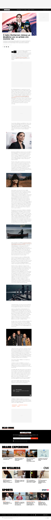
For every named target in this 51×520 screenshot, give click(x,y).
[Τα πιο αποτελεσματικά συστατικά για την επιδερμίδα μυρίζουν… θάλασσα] (43, 474)
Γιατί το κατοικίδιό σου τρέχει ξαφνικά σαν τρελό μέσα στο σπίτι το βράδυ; (31, 481)
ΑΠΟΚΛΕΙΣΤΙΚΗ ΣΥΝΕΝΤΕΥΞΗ (7, 33)
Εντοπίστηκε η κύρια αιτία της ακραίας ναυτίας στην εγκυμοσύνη (19, 481)
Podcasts (32, 9)
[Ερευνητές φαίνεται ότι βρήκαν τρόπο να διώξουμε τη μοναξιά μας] (8, 474)
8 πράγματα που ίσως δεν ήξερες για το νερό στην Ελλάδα (43, 459)
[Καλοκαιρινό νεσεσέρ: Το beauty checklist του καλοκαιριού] (20, 453)
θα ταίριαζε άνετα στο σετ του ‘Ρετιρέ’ (21, 57)
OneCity (25, 9)
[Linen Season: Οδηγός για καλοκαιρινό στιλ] (8, 453)
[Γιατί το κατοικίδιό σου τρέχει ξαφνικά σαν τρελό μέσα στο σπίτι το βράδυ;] (31, 474)
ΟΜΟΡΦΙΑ (39, 479)
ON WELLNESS (11, 468)
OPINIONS (4, 501)
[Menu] (2, 10)
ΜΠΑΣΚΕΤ (39, 501)
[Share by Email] (8, 46)
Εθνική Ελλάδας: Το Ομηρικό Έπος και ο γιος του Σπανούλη (7, 503)
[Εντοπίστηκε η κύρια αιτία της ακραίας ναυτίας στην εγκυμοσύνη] (20, 474)
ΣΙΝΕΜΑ (18, 406)
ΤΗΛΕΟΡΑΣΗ (14, 406)
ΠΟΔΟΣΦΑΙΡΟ (17, 501)
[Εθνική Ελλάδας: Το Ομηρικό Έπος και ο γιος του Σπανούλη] (8, 496)
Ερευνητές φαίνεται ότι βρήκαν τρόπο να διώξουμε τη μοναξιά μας (7, 481)
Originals (28, 9)
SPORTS (7, 490)
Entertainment (19, 9)
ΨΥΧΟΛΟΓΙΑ (5, 479)
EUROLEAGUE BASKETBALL (31, 501)
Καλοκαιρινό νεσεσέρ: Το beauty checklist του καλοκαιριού (19, 459)
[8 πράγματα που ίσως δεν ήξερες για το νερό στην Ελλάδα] (43, 453)
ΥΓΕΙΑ (16, 479)
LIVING (28, 479)
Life (22, 9)
